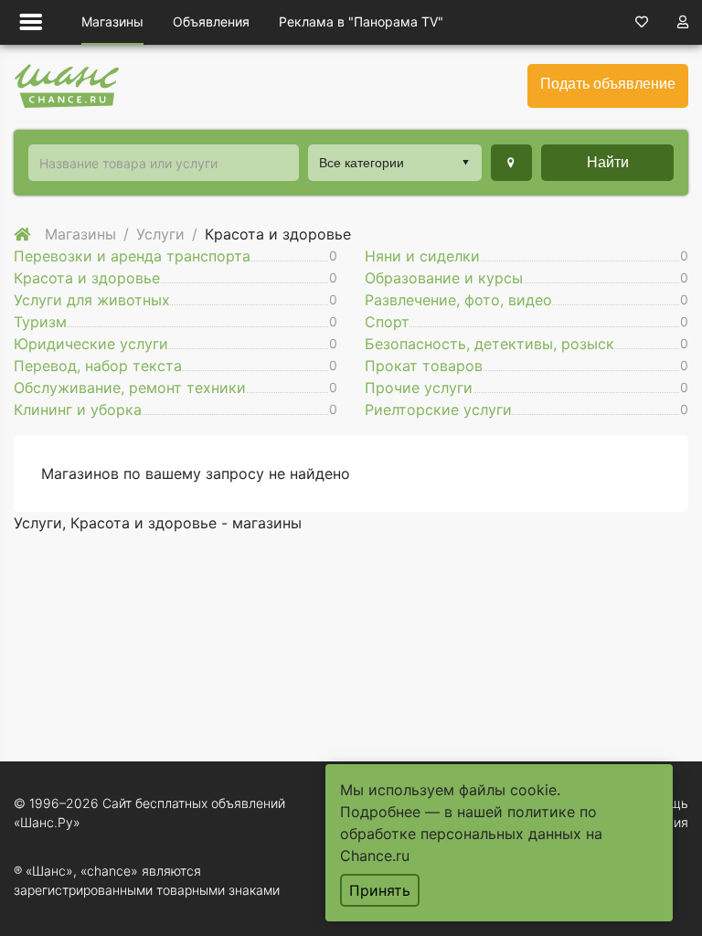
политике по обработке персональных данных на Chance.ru (471, 834)
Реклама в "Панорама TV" (361, 21)
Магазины (112, 21)
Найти (608, 162)
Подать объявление (607, 83)
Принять (379, 890)
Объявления (211, 21)
